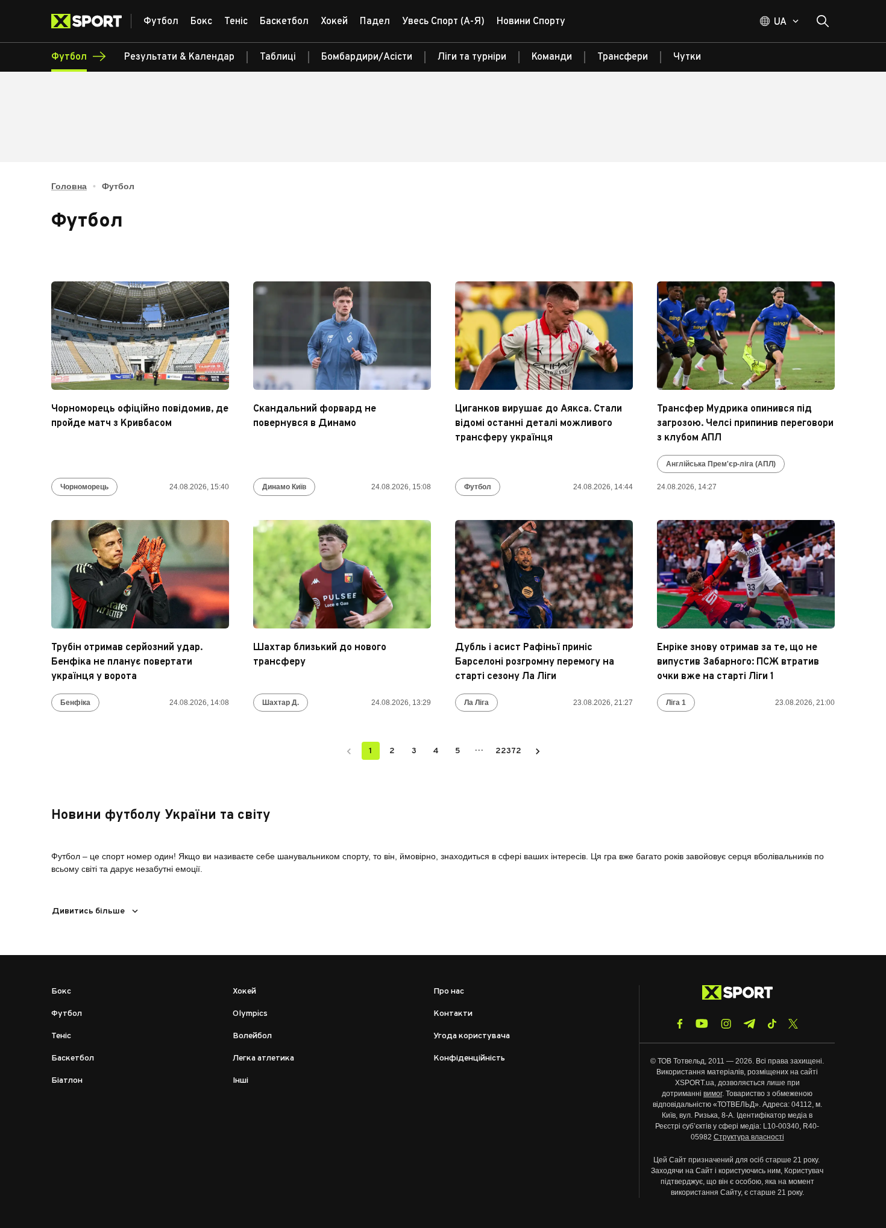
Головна (69, 186)
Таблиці (278, 57)
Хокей (244, 991)
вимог (712, 1093)
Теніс (61, 1036)
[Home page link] (91, 21)
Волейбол (252, 1036)
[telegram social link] (749, 1024)
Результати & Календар (179, 57)
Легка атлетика (263, 1058)
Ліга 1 (676, 702)
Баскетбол (72, 1058)
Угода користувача (471, 1036)
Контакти (453, 1014)
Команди (552, 57)
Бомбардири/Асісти (366, 57)
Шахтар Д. (280, 702)
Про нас (448, 991)
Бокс (61, 991)
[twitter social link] (793, 1024)
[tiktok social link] (771, 1024)
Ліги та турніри (472, 57)
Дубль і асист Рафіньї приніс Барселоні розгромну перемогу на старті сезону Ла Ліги (534, 662)
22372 (508, 751)
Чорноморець (84, 487)
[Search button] (823, 21)
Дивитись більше (88, 911)
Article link (140, 335)
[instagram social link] (726, 1024)
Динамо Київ (284, 487)
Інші (240, 1081)
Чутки (687, 57)
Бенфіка (75, 702)
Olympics (250, 1014)
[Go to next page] (538, 751)
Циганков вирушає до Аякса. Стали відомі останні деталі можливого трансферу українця (538, 423)
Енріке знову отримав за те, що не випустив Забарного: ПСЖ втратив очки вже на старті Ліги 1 (738, 662)
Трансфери (622, 57)
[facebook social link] (680, 1024)
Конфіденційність (469, 1058)
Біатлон (67, 1081)
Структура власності (749, 1137)
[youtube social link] (702, 1023)
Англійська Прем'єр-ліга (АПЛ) (721, 464)
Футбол (477, 487)
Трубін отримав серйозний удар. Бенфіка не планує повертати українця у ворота (127, 662)
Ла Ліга (476, 702)
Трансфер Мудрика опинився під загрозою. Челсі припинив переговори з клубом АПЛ (745, 423)
